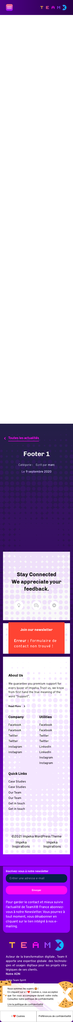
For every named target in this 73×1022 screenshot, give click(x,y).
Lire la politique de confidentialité (25, 1004)
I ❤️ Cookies (18, 1016)
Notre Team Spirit (16, 980)
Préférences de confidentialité (55, 1016)
